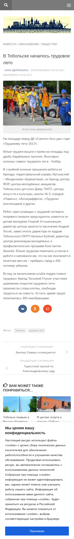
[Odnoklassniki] (35, 309)
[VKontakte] (22, 309)
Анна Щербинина (16, 70)
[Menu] (69, 5)
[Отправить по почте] (47, 309)
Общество (49, 44)
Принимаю (37, 531)
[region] (37, 480)
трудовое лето (36, 330)
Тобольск (20, 330)
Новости (9, 44)
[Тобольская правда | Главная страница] (37, 24)
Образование (29, 44)
